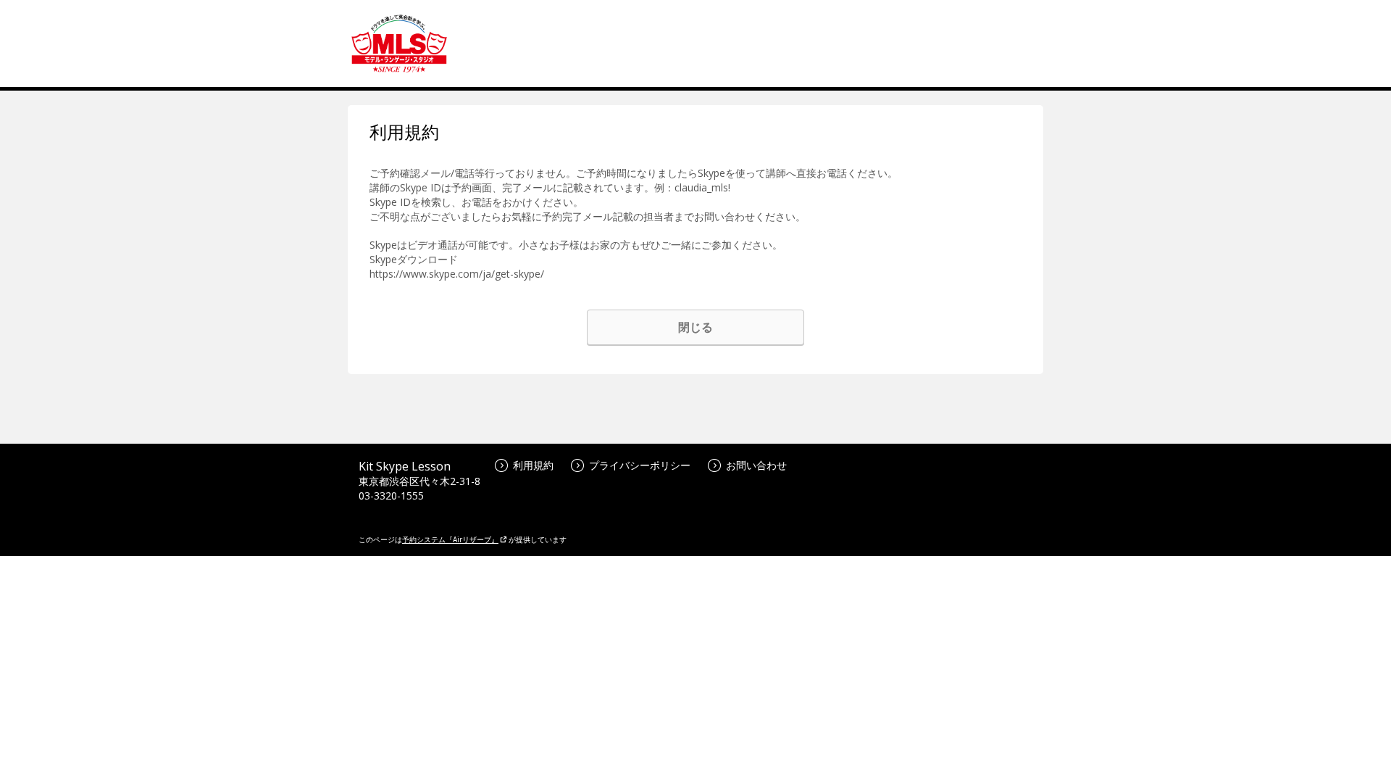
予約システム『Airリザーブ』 (450, 539)
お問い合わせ (756, 465)
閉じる (695, 327)
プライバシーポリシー (639, 465)
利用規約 (533, 465)
